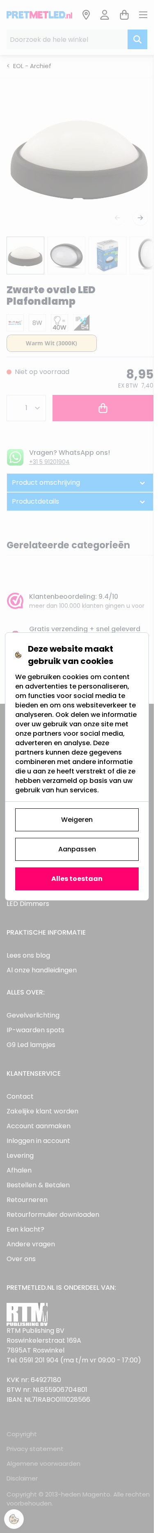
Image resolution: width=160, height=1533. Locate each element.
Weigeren (77, 819)
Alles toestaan (77, 878)
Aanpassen (77, 849)
